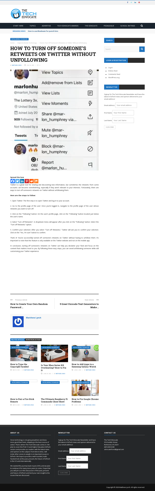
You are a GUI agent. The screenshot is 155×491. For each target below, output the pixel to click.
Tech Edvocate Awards (67, 26)
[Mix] (36, 181)
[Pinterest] (27, 181)
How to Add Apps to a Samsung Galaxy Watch (84, 365)
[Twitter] (17, 181)
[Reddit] (31, 181)
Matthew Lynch (17, 65)
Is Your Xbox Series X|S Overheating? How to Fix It (53, 368)
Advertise (46, 26)
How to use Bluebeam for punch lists (43, 31)
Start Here (18, 26)
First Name (108, 113)
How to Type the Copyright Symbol (19, 365)
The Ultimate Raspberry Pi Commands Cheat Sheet (54, 400)
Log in (110, 67)
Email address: (109, 105)
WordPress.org (113, 77)
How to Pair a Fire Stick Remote (22, 400)
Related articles (17, 340)
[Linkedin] (22, 181)
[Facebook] (13, 181)
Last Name (108, 120)
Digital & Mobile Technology (19, 39)
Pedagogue (109, 26)
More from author (33, 340)
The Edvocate (91, 26)
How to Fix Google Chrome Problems (85, 400)
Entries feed (112, 71)
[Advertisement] (54, 272)
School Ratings (127, 26)
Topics (33, 26)
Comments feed (114, 74)
